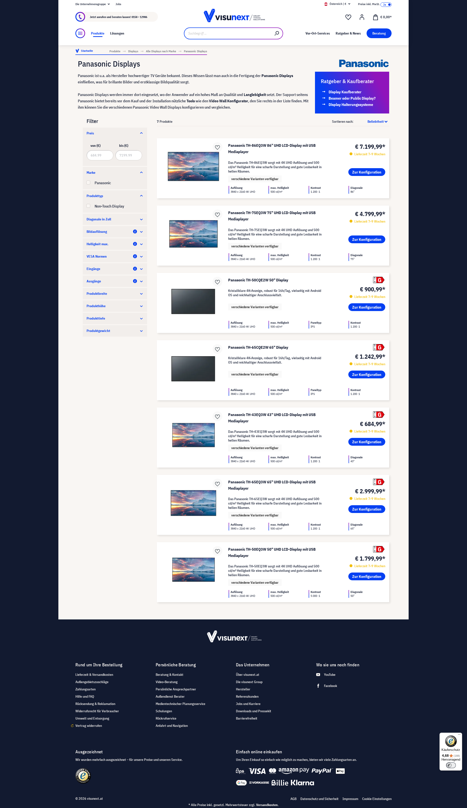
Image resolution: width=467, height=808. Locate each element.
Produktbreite (97, 293)
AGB (293, 799)
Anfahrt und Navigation (172, 725)
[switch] (451, 765)
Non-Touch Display (109, 206)
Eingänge (93, 269)
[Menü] (80, 33)
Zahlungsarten (85, 689)
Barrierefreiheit (246, 718)
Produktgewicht (98, 331)
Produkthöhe (96, 306)
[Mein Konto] (362, 17)
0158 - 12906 (139, 17)
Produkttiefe (96, 318)
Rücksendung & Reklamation (95, 704)
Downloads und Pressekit (253, 711)
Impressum (350, 799)
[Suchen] (277, 33)
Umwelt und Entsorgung (92, 718)
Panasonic (103, 182)
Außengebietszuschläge (91, 682)
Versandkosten (267, 805)
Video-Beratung (167, 682)
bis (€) (123, 145)
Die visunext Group (249, 682)
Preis (90, 133)
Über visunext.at (247, 674)
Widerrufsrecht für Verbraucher (97, 711)
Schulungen (164, 711)
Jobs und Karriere (248, 704)
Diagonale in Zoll (99, 219)
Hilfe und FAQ (84, 696)
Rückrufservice (166, 718)
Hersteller (243, 689)
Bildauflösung (97, 231)
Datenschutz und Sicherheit (319, 799)
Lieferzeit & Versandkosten (94, 674)
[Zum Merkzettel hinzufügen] (217, 147)
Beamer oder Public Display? (352, 98)
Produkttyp (95, 196)
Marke (91, 172)
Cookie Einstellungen (377, 799)
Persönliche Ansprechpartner (176, 689)
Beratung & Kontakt (169, 674)
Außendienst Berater (170, 696)
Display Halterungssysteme (351, 104)
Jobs (118, 4)
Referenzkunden (247, 696)
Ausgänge (94, 281)
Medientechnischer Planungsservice (180, 704)
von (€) (95, 145)
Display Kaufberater (345, 91)
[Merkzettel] (348, 17)
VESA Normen (97, 256)
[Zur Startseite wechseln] (233, 17)
